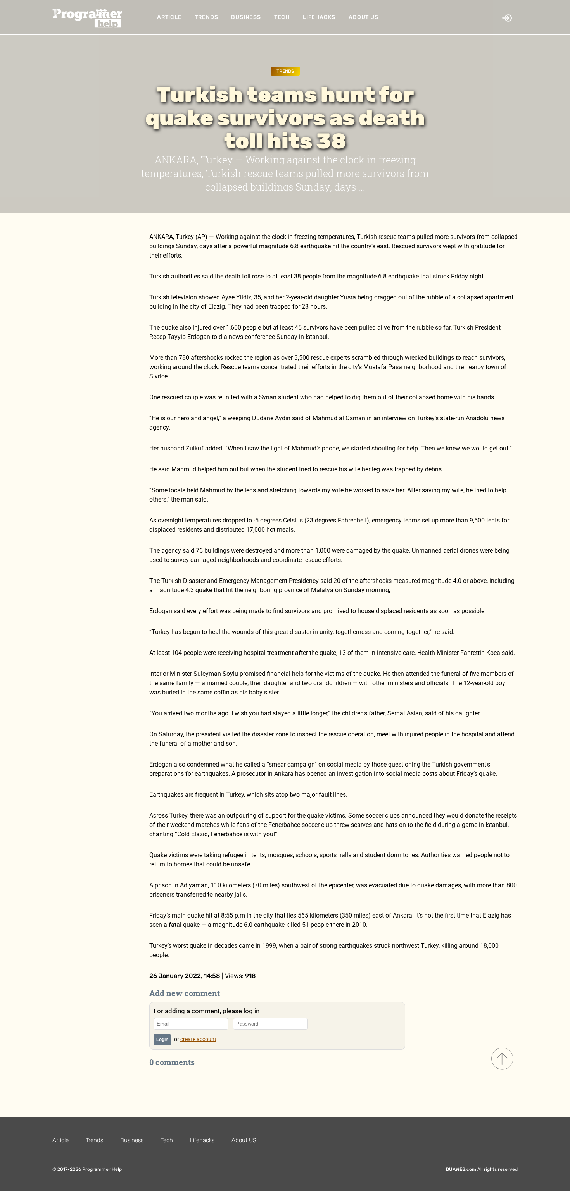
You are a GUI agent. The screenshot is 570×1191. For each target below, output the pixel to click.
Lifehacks (319, 17)
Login (162, 1039)
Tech (282, 17)
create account (198, 1039)
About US (363, 17)
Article (169, 17)
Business (246, 17)
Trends (206, 17)
